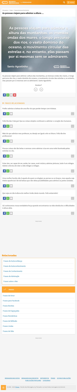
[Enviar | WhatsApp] (7, 94)
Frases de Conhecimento (13, 271)
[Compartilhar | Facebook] (4, 94)
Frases (53, 378)
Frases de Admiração (11, 276)
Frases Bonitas (8, 306)
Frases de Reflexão (10, 321)
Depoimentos (44, 378)
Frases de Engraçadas (11, 311)
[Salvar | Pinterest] (14, 94)
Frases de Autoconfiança (13, 261)
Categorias (46, 380)
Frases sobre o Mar (11, 281)
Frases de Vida (8, 331)
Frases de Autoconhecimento (15, 266)
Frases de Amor (9, 295)
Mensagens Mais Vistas (12, 378)
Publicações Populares (33, 380)
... (72, 114)
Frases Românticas (10, 316)
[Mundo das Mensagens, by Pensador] (20, 2)
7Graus (17, 387)
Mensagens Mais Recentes (29, 378)
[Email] (11, 94)
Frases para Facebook (11, 301)
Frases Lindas (8, 326)
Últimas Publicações (64, 378)
